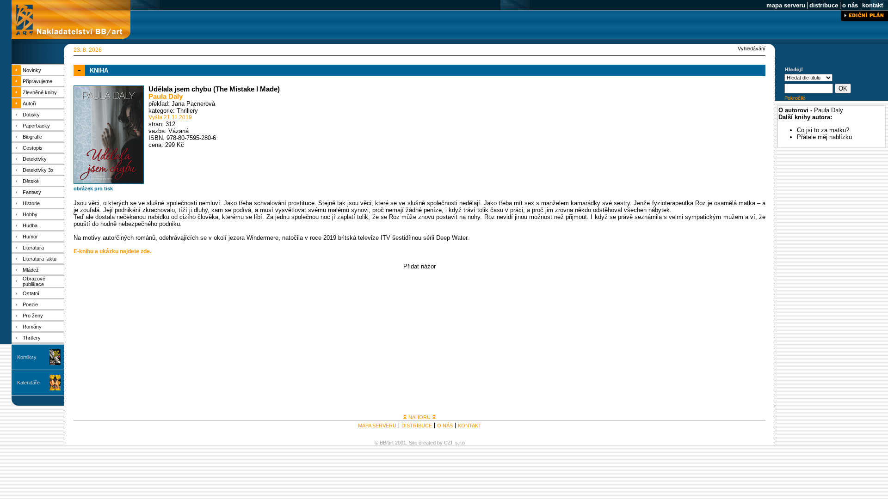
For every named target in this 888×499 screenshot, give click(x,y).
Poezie (30, 304)
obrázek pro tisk (93, 188)
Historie (31, 203)
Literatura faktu (39, 259)
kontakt (872, 5)
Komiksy (27, 357)
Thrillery (32, 338)
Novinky (32, 70)
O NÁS (445, 425)
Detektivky (35, 159)
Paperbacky (36, 125)
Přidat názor (419, 266)
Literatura (33, 247)
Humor (30, 236)
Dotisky (31, 114)
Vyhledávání (751, 48)
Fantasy (32, 192)
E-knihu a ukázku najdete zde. (112, 251)
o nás (850, 5)
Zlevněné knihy (40, 92)
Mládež (31, 270)
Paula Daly (165, 96)
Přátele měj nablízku (824, 137)
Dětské (31, 181)
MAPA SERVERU (377, 425)
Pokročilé (794, 98)
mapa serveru (786, 5)
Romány (32, 326)
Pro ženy (33, 315)
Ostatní (31, 293)
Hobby (30, 214)
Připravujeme (37, 81)
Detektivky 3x (38, 170)
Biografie (32, 137)
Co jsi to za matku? (823, 130)
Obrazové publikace (34, 281)
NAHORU (419, 417)
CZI (448, 442)
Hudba (30, 225)
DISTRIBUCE (416, 425)
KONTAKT (469, 425)
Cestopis (33, 148)
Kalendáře (28, 382)
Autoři (29, 103)
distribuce (824, 5)
